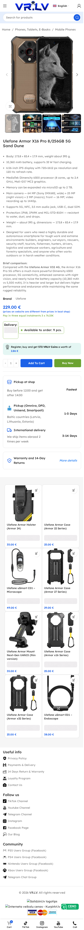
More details (68, 460)
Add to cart (36, 363)
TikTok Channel (18, 801)
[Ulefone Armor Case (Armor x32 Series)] (23, 693)
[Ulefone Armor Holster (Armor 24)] (23, 503)
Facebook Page (18, 827)
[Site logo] (32, 5)
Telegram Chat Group (22, 877)
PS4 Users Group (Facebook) (27, 857)
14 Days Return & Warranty (26, 771)
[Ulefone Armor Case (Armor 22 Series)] (60, 503)
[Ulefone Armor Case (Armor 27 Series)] (60, 566)
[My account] (79, 6)
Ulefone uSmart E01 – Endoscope (58, 716)
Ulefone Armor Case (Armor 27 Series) (57, 589)
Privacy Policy (17, 758)
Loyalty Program (19, 778)
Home (6, 29)
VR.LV (33, 892)
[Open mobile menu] (5, 6)
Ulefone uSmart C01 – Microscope (21, 589)
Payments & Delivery (21, 765)
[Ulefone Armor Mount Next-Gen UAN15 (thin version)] (23, 630)
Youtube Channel (19, 807)
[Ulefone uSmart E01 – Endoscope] (60, 693)
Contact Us (15, 785)
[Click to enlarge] (10, 106)
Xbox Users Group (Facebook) (28, 870)
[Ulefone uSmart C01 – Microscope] (23, 566)
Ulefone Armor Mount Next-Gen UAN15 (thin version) (21, 655)
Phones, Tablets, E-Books (32, 29)
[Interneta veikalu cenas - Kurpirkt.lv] (32, 906)
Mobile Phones (65, 29)
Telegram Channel (20, 814)
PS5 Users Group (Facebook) (27, 850)
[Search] (77, 17)
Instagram (15, 821)
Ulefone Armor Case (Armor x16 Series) (57, 653)
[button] (7, 75)
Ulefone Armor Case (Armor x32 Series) (20, 716)
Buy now (67, 362)
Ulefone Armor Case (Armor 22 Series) (57, 526)
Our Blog (14, 834)
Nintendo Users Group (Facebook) (30, 863)
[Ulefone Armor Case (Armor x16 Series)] (60, 630)
